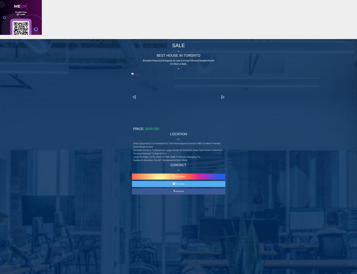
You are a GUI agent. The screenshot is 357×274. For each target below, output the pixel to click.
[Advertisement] (83, 54)
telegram (179, 184)
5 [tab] (186, 125)
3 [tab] (178, 125)
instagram (180, 177)
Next (222, 97)
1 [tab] (170, 125)
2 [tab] (174, 125)
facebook (179, 191)
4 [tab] (182, 125)
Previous (134, 97)
